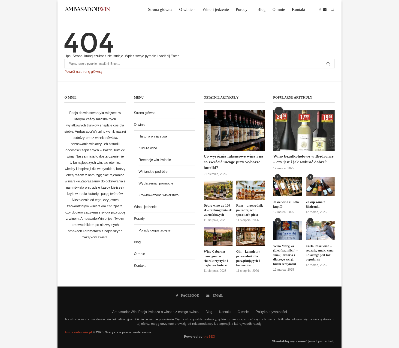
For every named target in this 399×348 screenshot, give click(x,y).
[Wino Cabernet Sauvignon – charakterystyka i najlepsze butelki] (218, 236)
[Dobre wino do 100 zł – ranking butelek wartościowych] (218, 190)
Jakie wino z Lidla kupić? (286, 204)
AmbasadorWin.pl (88, 131)
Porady (242, 9)
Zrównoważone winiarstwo (158, 195)
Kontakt (298, 9)
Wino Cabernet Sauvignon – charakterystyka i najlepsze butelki (216, 258)
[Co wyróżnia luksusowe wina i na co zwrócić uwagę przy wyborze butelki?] (234, 130)
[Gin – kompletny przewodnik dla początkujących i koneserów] (250, 236)
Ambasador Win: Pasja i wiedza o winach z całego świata (155, 312)
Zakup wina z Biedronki (315, 204)
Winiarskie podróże (153, 171)
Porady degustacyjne (154, 230)
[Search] (332, 9)
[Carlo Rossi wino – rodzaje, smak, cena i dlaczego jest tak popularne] (320, 230)
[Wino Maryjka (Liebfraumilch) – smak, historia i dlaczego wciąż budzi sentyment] (287, 230)
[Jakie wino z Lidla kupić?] (287, 186)
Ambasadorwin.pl (78, 332)
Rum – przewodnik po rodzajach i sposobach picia (249, 210)
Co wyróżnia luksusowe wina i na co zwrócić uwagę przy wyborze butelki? (233, 162)
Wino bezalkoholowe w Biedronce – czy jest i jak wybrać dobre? (303, 159)
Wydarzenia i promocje (156, 183)
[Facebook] (320, 9)
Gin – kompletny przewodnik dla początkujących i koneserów (248, 258)
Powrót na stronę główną (83, 71)
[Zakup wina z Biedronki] (320, 186)
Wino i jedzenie (216, 9)
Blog (261, 9)
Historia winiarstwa (153, 136)
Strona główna (160, 9)
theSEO (209, 336)
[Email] (324, 9)
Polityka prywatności (271, 312)
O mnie (278, 9)
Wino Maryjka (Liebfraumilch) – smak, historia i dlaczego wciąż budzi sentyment (285, 255)
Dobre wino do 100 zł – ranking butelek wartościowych (218, 210)
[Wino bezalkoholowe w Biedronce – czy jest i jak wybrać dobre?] (304, 130)
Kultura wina (148, 148)
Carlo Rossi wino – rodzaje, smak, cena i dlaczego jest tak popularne (319, 252)
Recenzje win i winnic (155, 160)
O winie (186, 9)
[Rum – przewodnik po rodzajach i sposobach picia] (250, 190)
